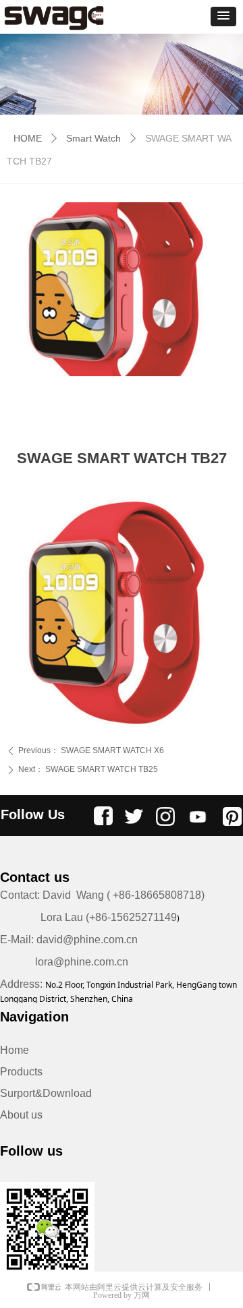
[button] (223, 16)
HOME (28, 138)
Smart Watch (93, 138)
